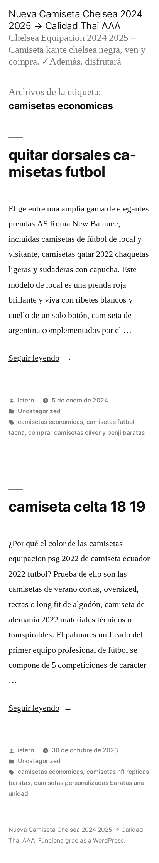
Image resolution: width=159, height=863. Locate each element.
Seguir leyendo (40, 358)
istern (26, 400)
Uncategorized (39, 411)
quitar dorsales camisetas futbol (72, 163)
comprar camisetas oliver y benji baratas (86, 432)
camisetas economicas (50, 422)
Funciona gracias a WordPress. (81, 840)
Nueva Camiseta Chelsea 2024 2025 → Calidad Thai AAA (75, 20)
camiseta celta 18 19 (76, 506)
